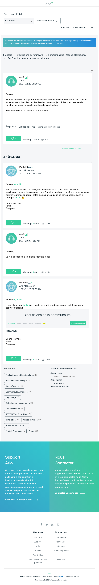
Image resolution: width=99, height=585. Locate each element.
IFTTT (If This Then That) (16, 414)
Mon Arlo (61, 560)
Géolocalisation (13, 409)
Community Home (61, 551)
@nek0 (18, 184)
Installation (11, 420)
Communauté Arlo (13, 14)
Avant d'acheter (12, 386)
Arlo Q (38, 551)
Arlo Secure (61, 537)
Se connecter (79, 28)
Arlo (38, 546)
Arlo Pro (38, 542)
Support (61, 546)
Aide (91, 28)
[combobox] (47, 21)
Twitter (46, 524)
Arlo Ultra (38, 537)
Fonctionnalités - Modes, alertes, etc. (67, 55)
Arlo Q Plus (38, 555)
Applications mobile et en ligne (46, 127)
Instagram (57, 524)
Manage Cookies (72, 577)
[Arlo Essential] (89, 148)
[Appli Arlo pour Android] (85, 148)
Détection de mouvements (18, 403)
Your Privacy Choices (51, 577)
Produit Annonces (14, 431)
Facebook (41, 524)
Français (7, 55)
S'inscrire (65, 28)
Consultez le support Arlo (18, 500)
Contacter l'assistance (66, 493)
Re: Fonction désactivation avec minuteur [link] (29, 58)
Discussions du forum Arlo (30, 55)
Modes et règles (30, 420)
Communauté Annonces (17, 392)
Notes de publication (15, 425)
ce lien (26, 305)
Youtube (52, 524)
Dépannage (11, 397)
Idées (17, 197)
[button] (92, 73)
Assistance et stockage (16, 381)
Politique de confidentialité (30, 577)
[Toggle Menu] (94, 3)
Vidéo (32, 431)
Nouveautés (61, 542)
